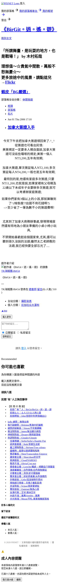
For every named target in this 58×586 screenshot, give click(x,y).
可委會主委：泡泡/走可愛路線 (25, 473)
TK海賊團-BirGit (10, 271)
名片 (10, 113)
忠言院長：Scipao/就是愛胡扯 (24, 486)
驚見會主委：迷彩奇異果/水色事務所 (28, 476)
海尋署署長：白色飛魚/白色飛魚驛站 (28, 470)
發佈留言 (7, 336)
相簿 (10, 106)
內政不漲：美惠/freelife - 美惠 (25, 495)
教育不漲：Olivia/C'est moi (23, 463)
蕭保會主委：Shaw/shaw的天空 (25, 457)
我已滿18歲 (8, 579)
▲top (4, 310)
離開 (18, 579)
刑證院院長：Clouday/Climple (22, 438)
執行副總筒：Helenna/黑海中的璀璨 (25, 425)
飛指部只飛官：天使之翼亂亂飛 (26, 483)
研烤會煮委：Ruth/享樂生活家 (25, 444)
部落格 (11, 110)
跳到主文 (6, 38)
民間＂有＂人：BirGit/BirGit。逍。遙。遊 (31, 409)
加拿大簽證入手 (21, 127)
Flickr (10, 82)
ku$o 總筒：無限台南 (18, 422)
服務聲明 (35, 546)
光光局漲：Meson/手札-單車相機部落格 (29, 499)
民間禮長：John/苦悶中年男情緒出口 (28, 416)
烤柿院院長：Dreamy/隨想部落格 (24, 434)
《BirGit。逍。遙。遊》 (29, 29)
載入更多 (7, 317)
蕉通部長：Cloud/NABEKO (23, 460)
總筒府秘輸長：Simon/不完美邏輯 (24, 428)
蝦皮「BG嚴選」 (15, 92)
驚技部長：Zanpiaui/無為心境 (24, 489)
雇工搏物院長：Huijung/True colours (27, 447)
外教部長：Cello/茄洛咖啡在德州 (26, 479)
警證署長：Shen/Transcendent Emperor (28, 454)
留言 (39, 289)
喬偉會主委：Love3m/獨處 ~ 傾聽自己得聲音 (32, 467)
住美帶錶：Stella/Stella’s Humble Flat (28, 441)
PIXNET (15, 542)
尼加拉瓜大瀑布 (30, 305)
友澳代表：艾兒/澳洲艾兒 (22, 492)
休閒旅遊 (28, 99)
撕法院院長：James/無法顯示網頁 (24, 431)
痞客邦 (33, 289)
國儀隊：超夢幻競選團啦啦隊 (24, 450)
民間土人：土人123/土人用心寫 (25, 413)
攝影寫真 (26, 301)
